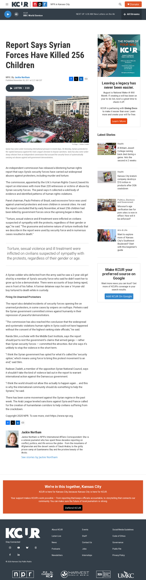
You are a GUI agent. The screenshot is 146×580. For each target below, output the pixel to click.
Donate (134, 4)
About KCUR (57, 530)
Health (120, 144)
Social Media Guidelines (123, 530)
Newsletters (57, 555)
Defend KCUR (73, 508)
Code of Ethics (118, 536)
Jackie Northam (22, 77)
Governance (117, 542)
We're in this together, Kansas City (73, 486)
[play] (8, 14)
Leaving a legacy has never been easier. (119, 85)
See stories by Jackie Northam (39, 457)
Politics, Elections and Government (126, 201)
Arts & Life (122, 230)
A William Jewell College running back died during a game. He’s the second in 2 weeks (126, 154)
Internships (87, 555)
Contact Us (87, 542)
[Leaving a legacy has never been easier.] (119, 55)
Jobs (84, 549)
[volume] (16, 14)
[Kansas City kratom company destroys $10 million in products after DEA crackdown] (107, 177)
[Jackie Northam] (12, 439)
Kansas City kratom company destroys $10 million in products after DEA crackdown (127, 182)
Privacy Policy (118, 555)
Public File (116, 549)
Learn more (119, 121)
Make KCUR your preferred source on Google (118, 274)
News (54, 542)
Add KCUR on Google (119, 296)
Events (85, 530)
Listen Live (56, 536)
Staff (84, 536)
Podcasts (56, 549)
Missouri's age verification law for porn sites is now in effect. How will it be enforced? (127, 212)
